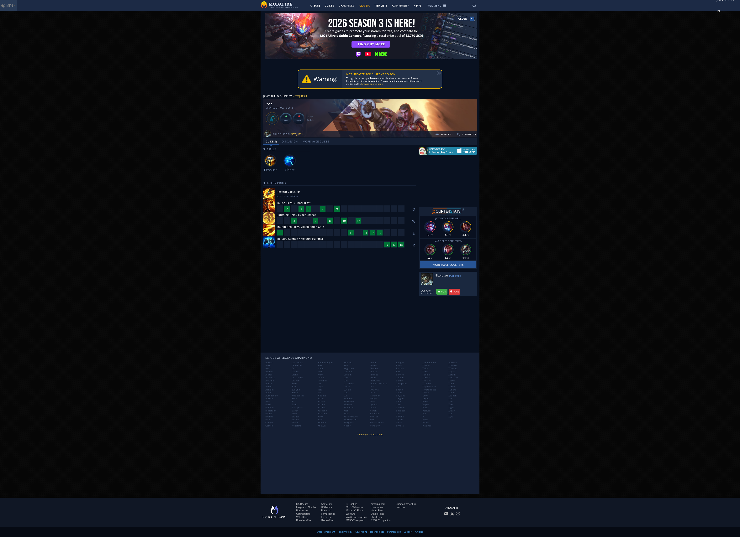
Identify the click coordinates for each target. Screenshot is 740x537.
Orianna (374, 389)
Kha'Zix (321, 425)
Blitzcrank (270, 410)
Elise (294, 386)
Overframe (377, 517)
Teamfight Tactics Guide (370, 434)
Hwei (320, 365)
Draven (295, 380)
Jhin (320, 389)
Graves (295, 419)
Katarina (322, 413)
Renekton (375, 425)
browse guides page (372, 83)
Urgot (425, 398)
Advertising (361, 531)
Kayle (321, 416)
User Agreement (326, 531)
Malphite (348, 398)
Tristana (426, 380)
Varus (425, 401)
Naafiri (347, 425)
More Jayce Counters (448, 264)
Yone (451, 383)
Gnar (294, 413)
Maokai (348, 404)
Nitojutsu (300, 96)
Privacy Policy (345, 531)
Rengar (400, 362)
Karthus (322, 407)
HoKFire (400, 507)
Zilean (451, 410)
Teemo (426, 374)
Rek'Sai (374, 416)
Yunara (452, 389)
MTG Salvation (354, 507)
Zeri (450, 404)
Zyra (450, 416)
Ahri (267, 365)
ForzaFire (326, 517)
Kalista (321, 401)
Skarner (400, 407)
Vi (423, 416)
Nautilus (374, 368)
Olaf (372, 386)
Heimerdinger (325, 362)
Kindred (348, 362)
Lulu (346, 392)
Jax (319, 383)
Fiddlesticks (298, 395)
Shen (399, 392)
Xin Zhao (453, 377)
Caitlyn (269, 422)
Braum (269, 416)
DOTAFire (326, 507)
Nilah (373, 377)
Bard (268, 404)
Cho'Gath (297, 365)
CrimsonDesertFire (406, 504)
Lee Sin (348, 374)
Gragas (295, 416)
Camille (269, 425)
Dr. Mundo (297, 377)
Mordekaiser (350, 419)
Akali (268, 368)
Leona (347, 377)
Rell (372, 419)
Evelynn (296, 389)
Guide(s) (271, 141)
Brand (268, 413)
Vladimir (426, 425)
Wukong (452, 368)
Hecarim (296, 425)
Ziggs (451, 407)
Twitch (425, 392)
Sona (399, 413)
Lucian (347, 389)
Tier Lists (381, 5)
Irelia (320, 371)
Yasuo (451, 380)
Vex (424, 413)
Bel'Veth (269, 407)
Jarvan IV (322, 380)
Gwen (295, 422)
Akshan (269, 371)
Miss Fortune (351, 416)
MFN (9, 5)
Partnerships (394, 531)
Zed (450, 401)
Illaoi (320, 368)
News (417, 5)
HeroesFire (327, 520)
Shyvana (400, 395)
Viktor (425, 422)
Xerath (452, 374)
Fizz (294, 401)
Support (408, 531)
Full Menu (434, 5)
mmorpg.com (378, 504)
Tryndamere (429, 386)
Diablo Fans (377, 513)
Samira (400, 374)
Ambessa (270, 377)
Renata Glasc (377, 422)
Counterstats (303, 513)
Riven (399, 365)
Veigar (425, 407)
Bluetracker (377, 507)
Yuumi (451, 392)
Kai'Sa (321, 398)
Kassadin (322, 410)
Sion (398, 401)
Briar (268, 419)
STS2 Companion (380, 520)
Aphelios (270, 389)
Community (400, 5)
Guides (329, 5)
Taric (425, 371)
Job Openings (377, 531)
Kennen (322, 422)
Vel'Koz (426, 410)
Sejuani (400, 377)
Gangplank (297, 407)
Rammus (374, 413)
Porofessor (302, 510)
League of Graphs (306, 507)
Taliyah (426, 365)
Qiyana (374, 404)
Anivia (268, 383)
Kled (346, 365)
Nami (373, 362)
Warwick (452, 365)
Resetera (326, 510)
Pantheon (375, 395)
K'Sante (322, 395)
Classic (364, 5)
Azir (267, 401)
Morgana (349, 422)
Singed (400, 398)
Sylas (399, 422)
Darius (295, 371)
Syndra (400, 425)
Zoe (450, 413)
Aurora (269, 398)
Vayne (425, 404)
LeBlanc (348, 371)
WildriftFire (302, 517)
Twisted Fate (429, 389)
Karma (321, 404)
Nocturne (375, 380)
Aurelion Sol (271, 395)
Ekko (294, 383)
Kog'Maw (349, 368)
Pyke (372, 401)
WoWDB (350, 513)
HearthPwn (377, 510)
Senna (399, 380)
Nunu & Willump (378, 383)
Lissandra (349, 383)
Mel (346, 410)
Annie (268, 386)
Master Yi (349, 407)
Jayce (320, 386)
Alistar (268, 374)
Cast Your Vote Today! (427, 292)
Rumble (400, 368)
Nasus (373, 365)
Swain (399, 419)
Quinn (373, 407)
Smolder (400, 410)
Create (315, 5)
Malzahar (349, 401)
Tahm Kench (429, 362)
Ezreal (295, 392)
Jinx (319, 392)
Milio (346, 413)
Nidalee (374, 374)
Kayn (320, 419)
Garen (295, 410)
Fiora (294, 398)
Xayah (451, 371)
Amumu (269, 380)
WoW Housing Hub (356, 517)
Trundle (426, 383)
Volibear (452, 362)
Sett (398, 386)
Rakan (373, 410)
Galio (294, 404)
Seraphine (401, 383)
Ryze (398, 371)
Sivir (398, 404)
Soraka (400, 416)
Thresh (426, 377)
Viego (425, 419)
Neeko (373, 371)
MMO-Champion (355, 520)
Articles (419, 531)
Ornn (372, 392)
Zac (450, 398)
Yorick (451, 386)
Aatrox (268, 362)
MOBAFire (302, 504)
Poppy (373, 398)
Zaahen (452, 395)
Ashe (268, 392)
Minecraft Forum (355, 510)
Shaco (399, 389)
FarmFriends (328, 513)
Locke (347, 386)
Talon (425, 368)
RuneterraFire (303, 520)
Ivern (320, 374)
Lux (345, 395)
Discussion (290, 141)
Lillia (346, 380)
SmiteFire (326, 504)
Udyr (425, 395)
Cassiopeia (297, 362)
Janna (321, 377)
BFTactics (351, 504)
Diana (295, 374)
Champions (347, 5)
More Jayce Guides (316, 141)
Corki (294, 368)
